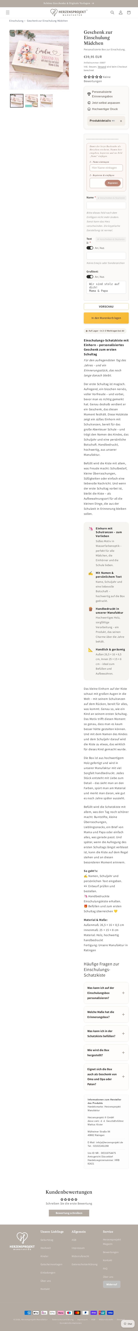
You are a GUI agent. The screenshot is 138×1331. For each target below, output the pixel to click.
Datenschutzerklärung (84, 1264)
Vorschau (106, 306)
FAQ (105, 1268)
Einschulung (16, 20)
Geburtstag (47, 1239)
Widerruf (111, 1284)
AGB (74, 1239)
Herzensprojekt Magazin (112, 1242)
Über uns (46, 1280)
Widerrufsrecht (80, 1256)
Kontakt (45, 1289)
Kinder (44, 1256)
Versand (102, 66)
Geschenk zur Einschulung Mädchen (47, 20)
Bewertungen (111, 1252)
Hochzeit (46, 1248)
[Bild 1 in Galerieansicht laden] (16, 100)
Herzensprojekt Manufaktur (34, 1319)
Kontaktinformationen (71, 1323)
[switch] (90, 248)
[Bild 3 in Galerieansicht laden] (46, 100)
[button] (8, 12)
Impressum (78, 1248)
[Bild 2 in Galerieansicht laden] (31, 100)
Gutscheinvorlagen (51, 1264)
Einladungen (48, 1272)
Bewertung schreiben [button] (69, 1213)
